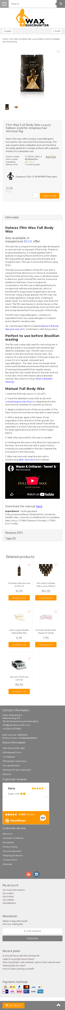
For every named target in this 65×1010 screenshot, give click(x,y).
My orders (8, 893)
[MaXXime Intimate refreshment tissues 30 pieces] (46, 617)
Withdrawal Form (12, 752)
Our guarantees (11, 765)
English (8, 31)
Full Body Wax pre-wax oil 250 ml (19, 584)
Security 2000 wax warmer (19, 678)
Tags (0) (10, 538)
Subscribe (32, 938)
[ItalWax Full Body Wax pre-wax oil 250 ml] (19, 570)
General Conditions (13, 838)
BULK (28, 241)
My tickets (8, 896)
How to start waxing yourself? (18, 968)
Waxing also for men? (14, 965)
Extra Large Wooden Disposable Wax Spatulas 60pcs (19, 633)
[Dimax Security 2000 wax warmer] (19, 663)
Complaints (9, 756)
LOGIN (57, 31)
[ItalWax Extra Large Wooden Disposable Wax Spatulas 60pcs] (19, 617)
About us (7, 833)
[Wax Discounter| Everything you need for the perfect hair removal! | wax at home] (32, 18)
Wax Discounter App (14, 748)
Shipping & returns (12, 855)
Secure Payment (12, 851)
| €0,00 (15, 1005)
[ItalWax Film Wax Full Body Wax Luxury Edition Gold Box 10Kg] (46, 570)
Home (5, 39)
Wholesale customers (14, 761)
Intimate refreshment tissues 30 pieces (46, 631)
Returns (7, 774)
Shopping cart (19, 597)
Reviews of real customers (17, 769)
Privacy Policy (10, 846)
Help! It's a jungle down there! (18, 959)
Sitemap (7, 864)
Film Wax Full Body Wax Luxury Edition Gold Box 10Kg (45, 586)
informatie (12, 217)
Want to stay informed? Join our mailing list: (15, 923)
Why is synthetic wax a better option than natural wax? (32, 962)
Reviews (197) (14, 532)
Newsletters (9, 903)
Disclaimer (8, 842)
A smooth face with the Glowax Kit (21, 955)
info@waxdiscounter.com (16, 725)
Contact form (10, 859)
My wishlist (8, 899)
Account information (14, 890)
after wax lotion (27, 459)
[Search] (61, 4)
